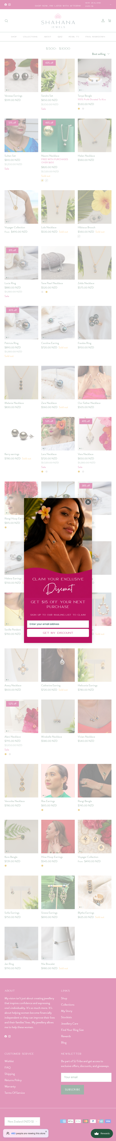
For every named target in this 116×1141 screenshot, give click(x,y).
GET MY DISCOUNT (58, 633)
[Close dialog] (88, 502)
